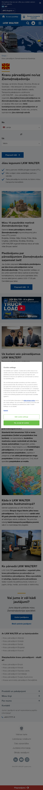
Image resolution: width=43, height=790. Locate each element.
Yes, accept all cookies (21, 423)
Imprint (6, 410)
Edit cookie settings (21, 417)
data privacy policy (29, 400)
